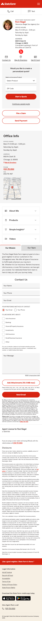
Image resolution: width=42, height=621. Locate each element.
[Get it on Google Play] (23, 598)
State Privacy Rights (8, 587)
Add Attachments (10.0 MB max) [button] (21, 383)
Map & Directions (10, 162)
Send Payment (21, 121)
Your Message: (8, 356)
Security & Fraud (7, 575)
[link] (10, 4)
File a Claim (21, 113)
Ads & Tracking (7, 572)
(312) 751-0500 (8, 169)
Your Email (7, 300)
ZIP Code (10, 88)
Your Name (7, 286)
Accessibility (6, 578)
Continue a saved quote (21, 104)
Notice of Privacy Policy (9, 584)
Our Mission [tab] (10, 248)
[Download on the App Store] (8, 598)
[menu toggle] (38, 4)
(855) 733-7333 (24, 421)
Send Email (21, 395)
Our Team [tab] (32, 248)
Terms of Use (6, 581)
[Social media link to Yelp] (21, 51)
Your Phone (7, 293)
